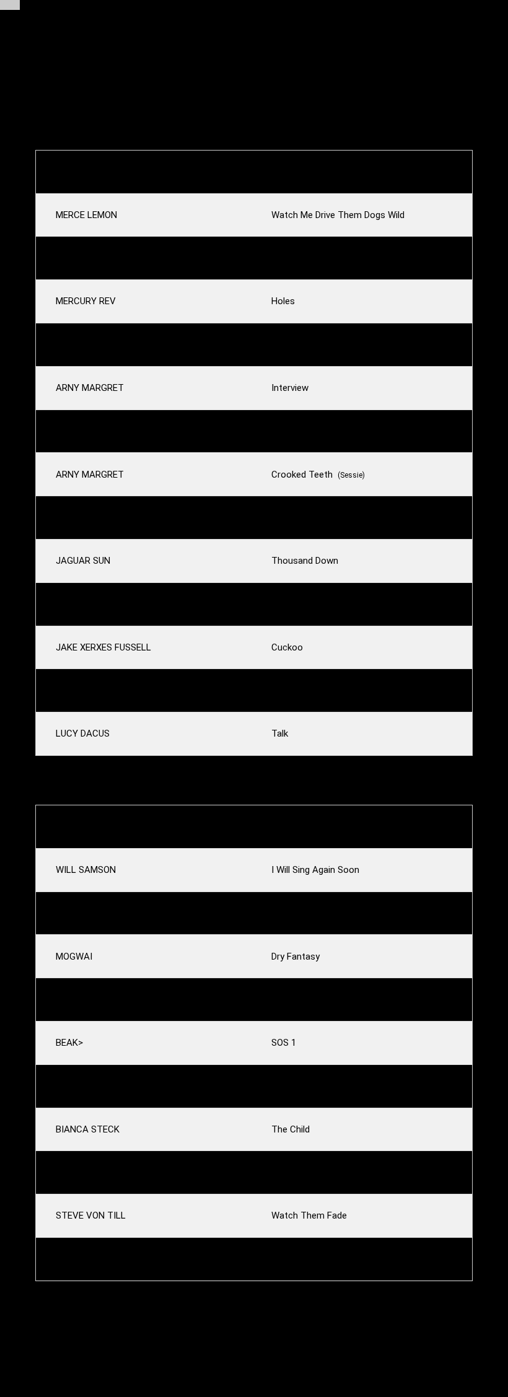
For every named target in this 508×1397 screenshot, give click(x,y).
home (81, 54)
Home (45, 13)
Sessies (156, 13)
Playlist (98, 13)
